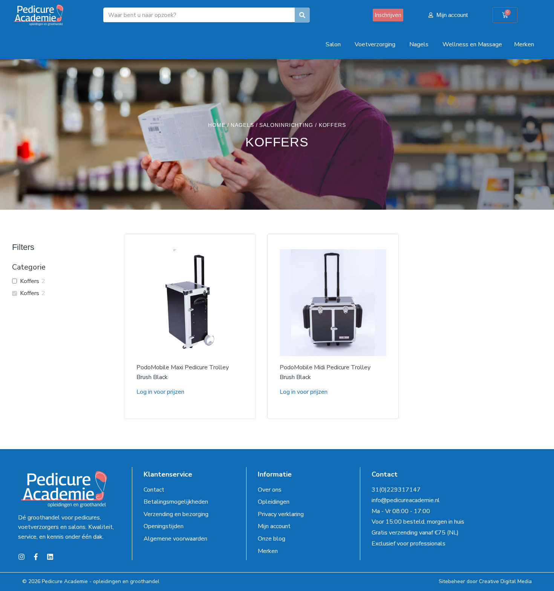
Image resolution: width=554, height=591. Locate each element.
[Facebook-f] (35, 556)
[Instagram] (21, 556)
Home (216, 125)
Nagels (242, 125)
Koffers (29, 281)
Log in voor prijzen (160, 392)
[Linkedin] (50, 556)
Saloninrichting (286, 125)
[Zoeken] (302, 15)
